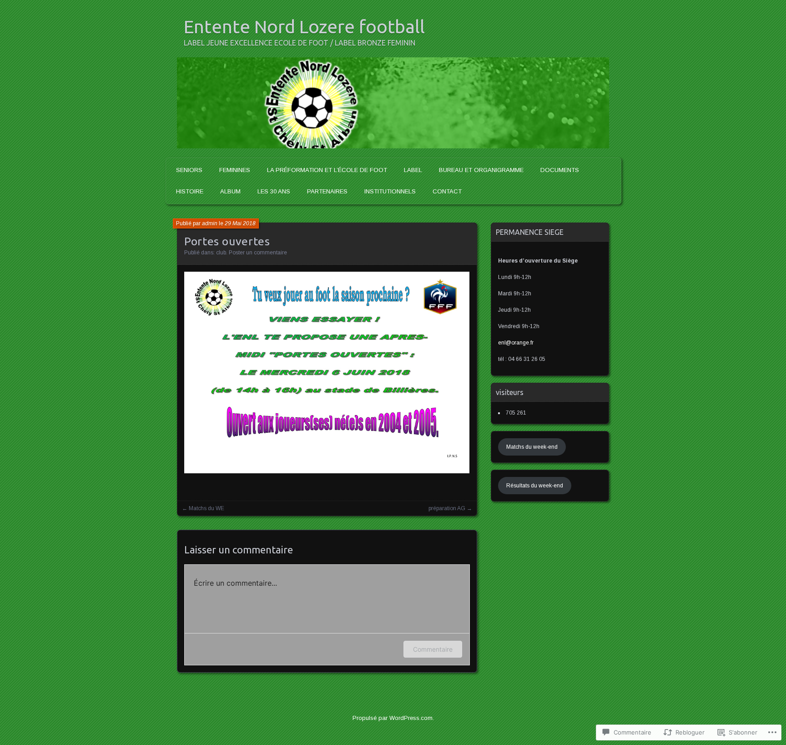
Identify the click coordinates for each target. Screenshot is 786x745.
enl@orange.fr (516, 343)
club (221, 252)
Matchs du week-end (532, 447)
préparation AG (446, 508)
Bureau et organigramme (481, 170)
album (230, 191)
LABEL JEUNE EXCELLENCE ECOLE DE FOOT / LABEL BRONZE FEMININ (299, 43)
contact (447, 191)
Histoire (189, 191)
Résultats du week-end (534, 485)
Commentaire (433, 649)
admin (209, 223)
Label (413, 170)
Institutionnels (390, 191)
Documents (559, 170)
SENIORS (189, 170)
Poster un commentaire (258, 252)
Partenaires (327, 191)
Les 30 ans (273, 191)
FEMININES (234, 170)
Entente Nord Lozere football (304, 26)
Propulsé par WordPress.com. (393, 718)
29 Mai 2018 (240, 223)
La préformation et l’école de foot (327, 170)
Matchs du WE (206, 508)
